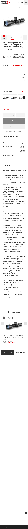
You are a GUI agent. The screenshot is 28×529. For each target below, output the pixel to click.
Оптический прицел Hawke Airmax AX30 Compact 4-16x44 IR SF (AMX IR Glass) (14, 337)
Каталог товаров (11, 7)
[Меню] (26, 2)
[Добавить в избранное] (24, 50)
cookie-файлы (18, 515)
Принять (18, 522)
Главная (4, 7)
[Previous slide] (2, 323)
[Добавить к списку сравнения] (21, 50)
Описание (6, 170)
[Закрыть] (26, 513)
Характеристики (15, 170)
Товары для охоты (21, 7)
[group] (12, 37)
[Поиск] (22, 2)
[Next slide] (25, 37)
